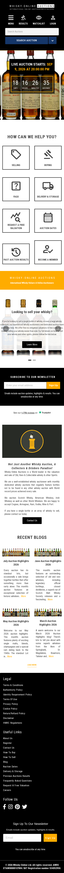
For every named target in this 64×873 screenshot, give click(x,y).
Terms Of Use (10, 699)
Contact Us (8, 747)
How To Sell (9, 757)
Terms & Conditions (13, 685)
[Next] (58, 329)
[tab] (29, 360)
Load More (32, 665)
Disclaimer (8, 718)
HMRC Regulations (12, 722)
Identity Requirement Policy (17, 694)
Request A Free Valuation (16, 785)
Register (7, 743)
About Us (8, 738)
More (23, 596)
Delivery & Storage (13, 771)
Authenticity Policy (13, 689)
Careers (7, 790)
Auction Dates (10, 766)
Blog (5, 761)
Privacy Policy (10, 704)
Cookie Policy (10, 708)
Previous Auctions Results (16, 776)
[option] (32, 83)
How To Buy (9, 752)
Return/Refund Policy (14, 713)
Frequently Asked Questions (17, 780)
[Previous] (6, 329)
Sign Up (53, 385)
